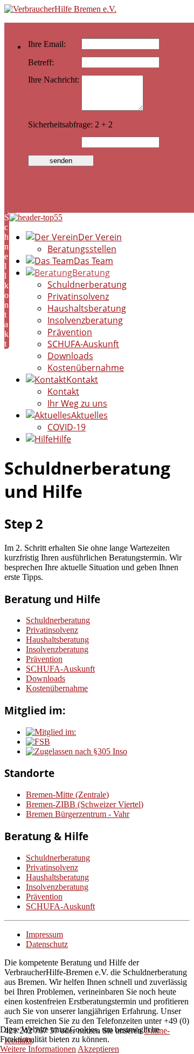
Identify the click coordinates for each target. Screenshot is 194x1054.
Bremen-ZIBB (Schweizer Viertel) (84, 804)
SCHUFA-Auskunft (83, 344)
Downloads (70, 356)
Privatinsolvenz (78, 296)
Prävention (69, 332)
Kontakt (63, 391)
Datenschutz (47, 944)
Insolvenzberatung (85, 320)
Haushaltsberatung (86, 308)
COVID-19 (66, 427)
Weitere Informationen (38, 1048)
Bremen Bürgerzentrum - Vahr (77, 814)
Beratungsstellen (81, 249)
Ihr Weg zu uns (77, 403)
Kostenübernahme (85, 368)
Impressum (44, 934)
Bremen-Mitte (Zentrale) (67, 794)
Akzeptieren (98, 1048)
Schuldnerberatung (87, 284)
